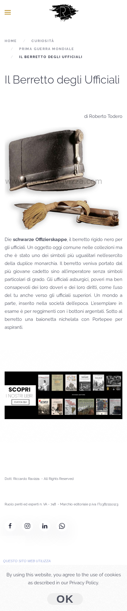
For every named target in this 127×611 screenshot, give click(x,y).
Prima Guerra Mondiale (46, 49)
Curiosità (42, 41)
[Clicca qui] (63, 395)
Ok (65, 599)
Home (11, 41)
